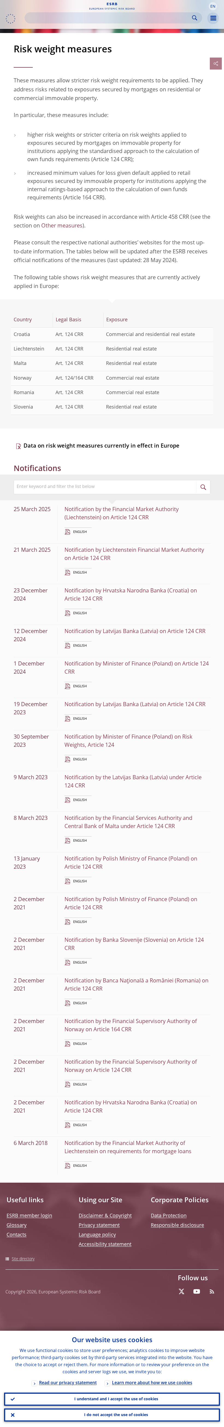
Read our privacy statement (68, 1383)
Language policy (97, 1235)
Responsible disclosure (177, 1225)
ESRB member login (29, 1215)
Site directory (23, 1259)
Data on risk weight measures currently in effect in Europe (101, 446)
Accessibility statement (105, 1244)
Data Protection (169, 1215)
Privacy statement (99, 1225)
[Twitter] (181, 1291)
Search (194, 18)
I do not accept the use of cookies (116, 1415)
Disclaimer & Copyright (105, 1215)
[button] (213, 6)
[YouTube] (196, 1291)
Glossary (16, 1225)
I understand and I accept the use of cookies (116, 1399)
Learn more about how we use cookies (152, 1383)
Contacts (16, 1235)
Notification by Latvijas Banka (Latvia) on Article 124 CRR (134, 631)
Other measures (61, 226)
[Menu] (213, 18)
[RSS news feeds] (212, 1291)
